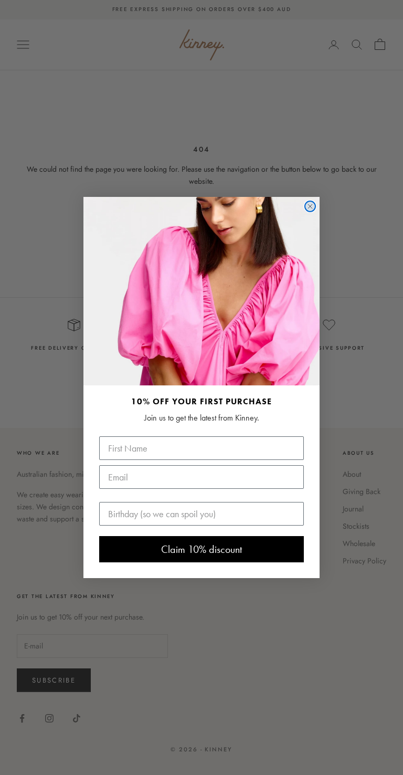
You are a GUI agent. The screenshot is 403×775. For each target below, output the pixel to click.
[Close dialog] (310, 206)
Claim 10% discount (201, 549)
